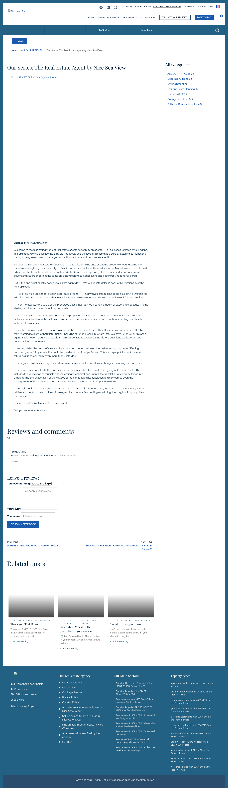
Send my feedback (23, 524)
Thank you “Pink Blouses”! (26, 624)
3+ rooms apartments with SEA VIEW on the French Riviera (190, 710)
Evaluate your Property (175, 17)
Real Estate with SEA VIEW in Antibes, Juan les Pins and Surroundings (136, 749)
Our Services (148, 17)
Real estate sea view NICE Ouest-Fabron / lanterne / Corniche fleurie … (135, 700)
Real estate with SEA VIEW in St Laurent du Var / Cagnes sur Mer (136, 717)
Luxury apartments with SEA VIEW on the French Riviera (191, 693)
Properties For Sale (108, 17)
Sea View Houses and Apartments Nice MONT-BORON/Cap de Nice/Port (134, 684)
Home (91, 17)
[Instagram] (115, 7)
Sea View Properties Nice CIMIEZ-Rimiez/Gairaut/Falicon (131, 692)
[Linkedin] (108, 7)
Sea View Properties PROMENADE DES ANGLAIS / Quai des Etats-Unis (134, 708)
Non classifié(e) (176, 94)
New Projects (130, 17)
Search (217, 30)
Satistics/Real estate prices (183, 104)
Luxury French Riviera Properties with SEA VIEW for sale (190, 743)
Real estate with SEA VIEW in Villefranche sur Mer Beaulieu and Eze (135, 725)
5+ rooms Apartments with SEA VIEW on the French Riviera (191, 726)
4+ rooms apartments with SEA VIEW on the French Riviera (191, 718)
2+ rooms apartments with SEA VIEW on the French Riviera (190, 701)
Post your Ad (204, 17)
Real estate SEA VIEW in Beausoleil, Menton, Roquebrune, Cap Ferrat (132, 741)
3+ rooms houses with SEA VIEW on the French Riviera (190, 751)
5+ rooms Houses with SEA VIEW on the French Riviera (190, 768)
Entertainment (175, 83)
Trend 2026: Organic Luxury (127, 624)
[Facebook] (101, 7)
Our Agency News (46, 77)
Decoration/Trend (142, 620)
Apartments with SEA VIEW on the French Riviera (192, 685)
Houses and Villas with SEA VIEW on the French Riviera (191, 735)
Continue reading (19, 641)
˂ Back (19, 40)
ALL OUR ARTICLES (32, 50)
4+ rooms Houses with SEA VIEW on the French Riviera (190, 760)
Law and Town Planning (89, 622)
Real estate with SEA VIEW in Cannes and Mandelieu (135, 733)
